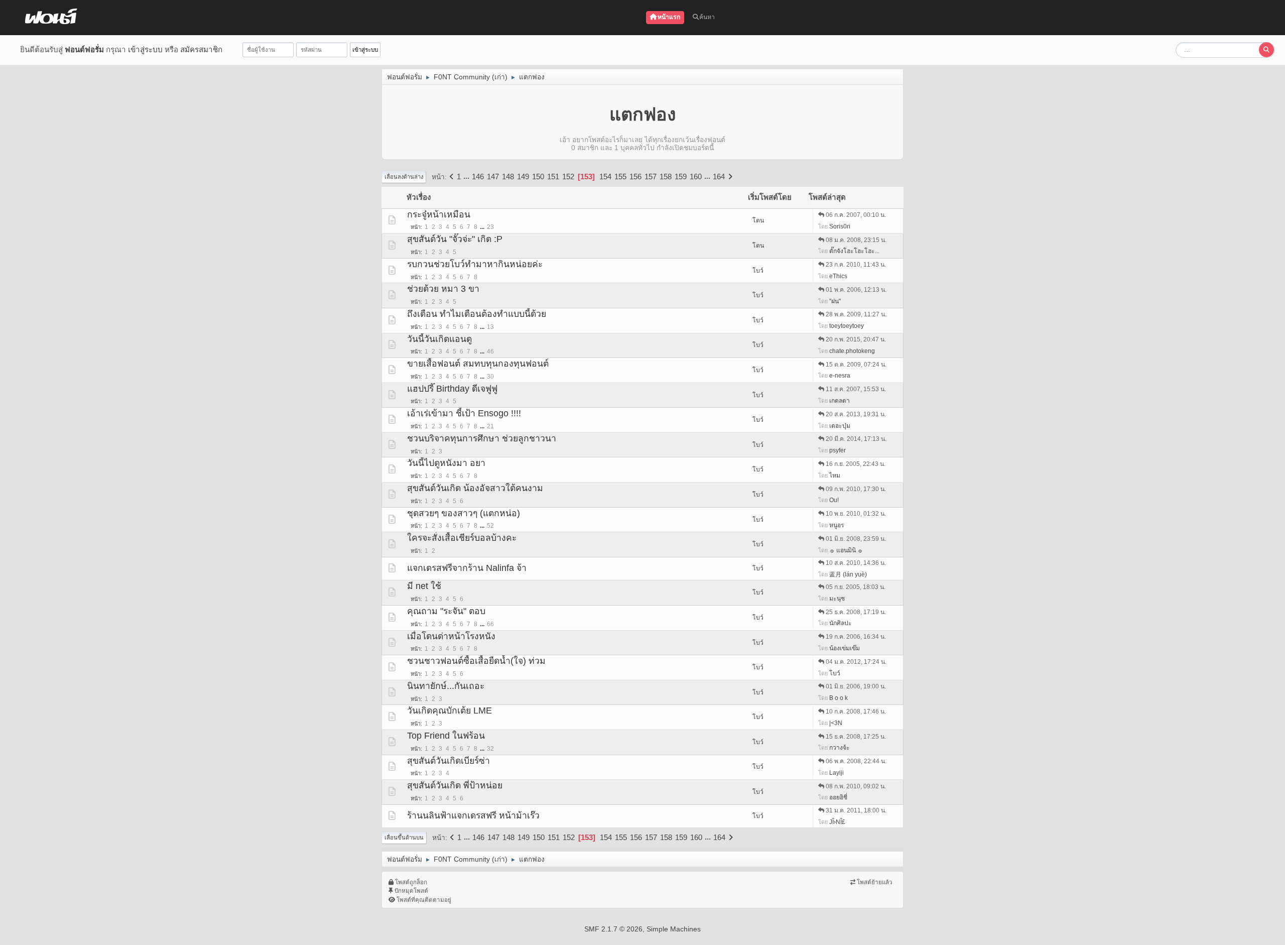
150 (538, 176)
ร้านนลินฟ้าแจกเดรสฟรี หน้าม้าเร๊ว (473, 815)
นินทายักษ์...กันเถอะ (445, 686)
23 (490, 226)
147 (493, 176)
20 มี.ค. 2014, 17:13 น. (856, 438)
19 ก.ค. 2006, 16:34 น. (856, 636)
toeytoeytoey (846, 325)
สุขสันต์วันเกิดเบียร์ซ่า (448, 761)
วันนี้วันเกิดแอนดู (439, 339)
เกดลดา (839, 400)
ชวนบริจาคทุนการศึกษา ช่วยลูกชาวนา (481, 438)
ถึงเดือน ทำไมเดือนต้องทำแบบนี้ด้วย (476, 314)
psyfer (837, 450)
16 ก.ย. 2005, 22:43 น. (855, 463)
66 (490, 624)
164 (719, 176)
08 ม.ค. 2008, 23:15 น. (856, 240)
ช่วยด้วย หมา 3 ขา (443, 289)
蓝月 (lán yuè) (848, 574)
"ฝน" (835, 301)
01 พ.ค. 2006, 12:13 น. (856, 289)
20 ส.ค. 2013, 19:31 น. (856, 414)
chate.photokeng (852, 351)
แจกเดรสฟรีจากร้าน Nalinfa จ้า (467, 568)
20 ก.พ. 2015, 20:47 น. (856, 339)
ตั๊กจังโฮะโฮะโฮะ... (854, 251)
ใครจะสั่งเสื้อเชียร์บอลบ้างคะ (462, 538)
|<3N (835, 723)
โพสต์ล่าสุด (827, 197)
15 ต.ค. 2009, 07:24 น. (856, 364)
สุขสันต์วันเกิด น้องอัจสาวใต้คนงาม (475, 488)
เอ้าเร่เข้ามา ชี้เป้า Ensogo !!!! (464, 413)
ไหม (834, 475)
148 (508, 176)
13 (490, 326)
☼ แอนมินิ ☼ (846, 550)
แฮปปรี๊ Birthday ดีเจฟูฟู (452, 389)
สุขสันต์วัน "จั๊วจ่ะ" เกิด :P (454, 239)
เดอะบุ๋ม (839, 425)
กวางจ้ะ (839, 747)
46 (490, 351)
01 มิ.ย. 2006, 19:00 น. (856, 686)
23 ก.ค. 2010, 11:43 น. (856, 264)
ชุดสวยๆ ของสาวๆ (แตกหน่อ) (463, 513)
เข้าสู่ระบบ (145, 49)
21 (490, 426)
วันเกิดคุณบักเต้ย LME (449, 710)
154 (605, 176)
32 (490, 748)
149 (523, 176)
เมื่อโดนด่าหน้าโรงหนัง (451, 636)
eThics (838, 276)
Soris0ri (839, 226)
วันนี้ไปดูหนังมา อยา (446, 463)
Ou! (834, 500)
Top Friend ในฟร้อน (446, 736)
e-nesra (839, 375)
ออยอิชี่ (838, 797)
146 (478, 176)
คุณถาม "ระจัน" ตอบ (446, 611)
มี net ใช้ (424, 586)
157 (651, 176)
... (467, 176)
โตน (758, 220)
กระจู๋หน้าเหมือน (438, 214)
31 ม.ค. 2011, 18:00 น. (856, 810)
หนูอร (836, 525)
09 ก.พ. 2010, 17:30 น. (856, 489)
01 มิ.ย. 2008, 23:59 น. (856, 538)
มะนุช (837, 598)
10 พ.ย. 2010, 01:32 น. (856, 513)
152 (568, 176)
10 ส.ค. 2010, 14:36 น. (856, 562)
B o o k (838, 697)
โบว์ (757, 270)
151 (553, 176)
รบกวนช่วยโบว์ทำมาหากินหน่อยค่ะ (475, 264)
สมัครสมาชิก (201, 49)
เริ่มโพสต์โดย (770, 197)
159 (681, 176)
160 (696, 176)
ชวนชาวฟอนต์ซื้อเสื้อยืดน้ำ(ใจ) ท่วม (476, 661)
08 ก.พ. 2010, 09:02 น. (856, 786)
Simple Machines (674, 929)
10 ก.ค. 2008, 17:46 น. (856, 711)
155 (620, 176)
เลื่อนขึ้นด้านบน (404, 838)
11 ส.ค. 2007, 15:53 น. (856, 389)
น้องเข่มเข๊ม (844, 648)
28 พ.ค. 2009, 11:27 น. (856, 314)
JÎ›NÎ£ (837, 821)
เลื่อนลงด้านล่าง (403, 177)
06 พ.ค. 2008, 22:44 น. (856, 761)
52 (490, 525)
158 (666, 176)
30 (490, 376)
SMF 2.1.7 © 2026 (613, 929)
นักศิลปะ (840, 623)
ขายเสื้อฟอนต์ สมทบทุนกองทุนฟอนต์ (478, 364)
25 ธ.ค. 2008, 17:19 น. (856, 612)
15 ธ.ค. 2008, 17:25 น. (856, 736)
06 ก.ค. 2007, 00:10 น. (856, 214)
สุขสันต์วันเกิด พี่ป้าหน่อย (454, 785)
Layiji (836, 772)
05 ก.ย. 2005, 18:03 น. (855, 586)
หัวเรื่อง (419, 197)
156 (635, 176)
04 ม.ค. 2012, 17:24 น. (856, 661)
